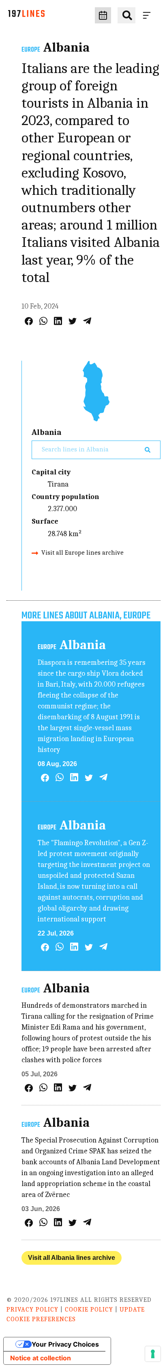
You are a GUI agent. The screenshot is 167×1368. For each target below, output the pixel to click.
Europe (30, 50)
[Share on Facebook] (29, 321)
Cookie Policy (89, 1309)
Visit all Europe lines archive (82, 552)
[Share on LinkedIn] (58, 321)
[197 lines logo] (26, 15)
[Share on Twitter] (73, 321)
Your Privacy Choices (65, 1344)
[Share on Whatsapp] (43, 321)
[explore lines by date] (103, 15)
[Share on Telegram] (87, 321)
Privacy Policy (32, 1309)
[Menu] (148, 15)
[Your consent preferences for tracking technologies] (153, 1354)
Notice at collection (40, 1358)
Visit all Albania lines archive (71, 1257)
